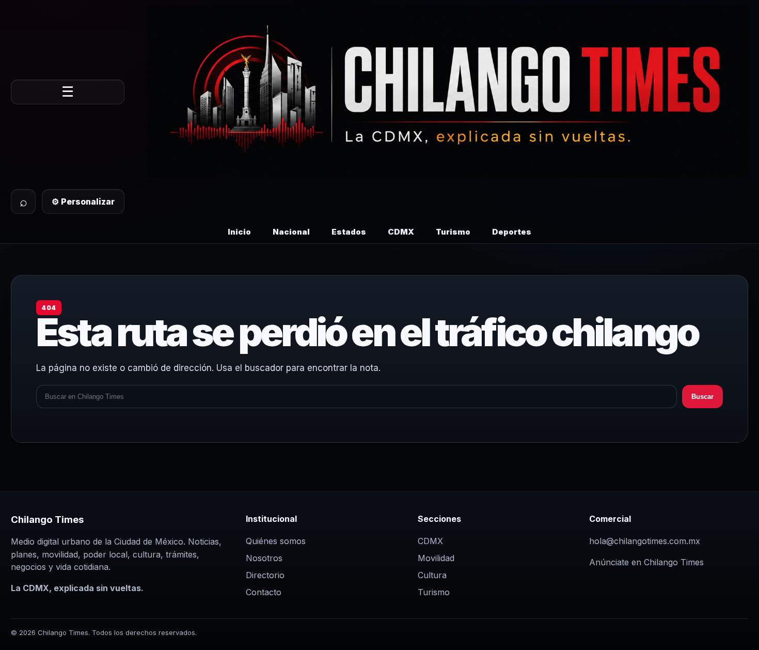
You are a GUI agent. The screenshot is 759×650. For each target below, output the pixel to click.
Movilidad (436, 558)
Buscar (702, 396)
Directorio (265, 575)
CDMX (401, 232)
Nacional (291, 232)
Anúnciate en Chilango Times (646, 562)
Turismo (453, 232)
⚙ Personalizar (83, 201)
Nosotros (264, 558)
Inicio (239, 232)
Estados (348, 232)
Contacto (263, 592)
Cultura (432, 575)
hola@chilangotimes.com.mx (644, 541)
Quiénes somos (276, 541)
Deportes (511, 232)
